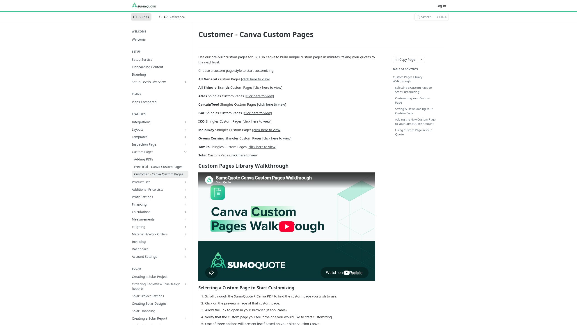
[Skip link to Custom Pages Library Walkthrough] (195, 166)
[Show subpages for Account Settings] (185, 256)
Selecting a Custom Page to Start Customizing (413, 90)
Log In (441, 6)
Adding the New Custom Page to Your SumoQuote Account (415, 121)
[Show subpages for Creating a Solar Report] (185, 318)
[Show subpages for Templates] (185, 137)
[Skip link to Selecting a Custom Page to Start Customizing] (195, 287)
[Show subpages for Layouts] (185, 129)
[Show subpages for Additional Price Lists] (185, 189)
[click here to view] (255, 79)
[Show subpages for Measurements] (185, 219)
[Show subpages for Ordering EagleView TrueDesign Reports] (185, 284)
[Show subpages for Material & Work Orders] (185, 234)
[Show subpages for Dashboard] (185, 249)
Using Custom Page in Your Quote (413, 132)
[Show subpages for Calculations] (185, 212)
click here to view (244, 155)
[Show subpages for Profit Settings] (185, 197)
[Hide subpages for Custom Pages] (185, 152)
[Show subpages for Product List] (185, 182)
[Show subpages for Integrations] (185, 122)
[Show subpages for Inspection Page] (185, 144)
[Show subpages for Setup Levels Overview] (185, 82)
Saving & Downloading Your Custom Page (414, 111)
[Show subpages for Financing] (185, 204)
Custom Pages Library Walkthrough (407, 79)
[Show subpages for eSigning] (185, 227)
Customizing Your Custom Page (412, 100)
